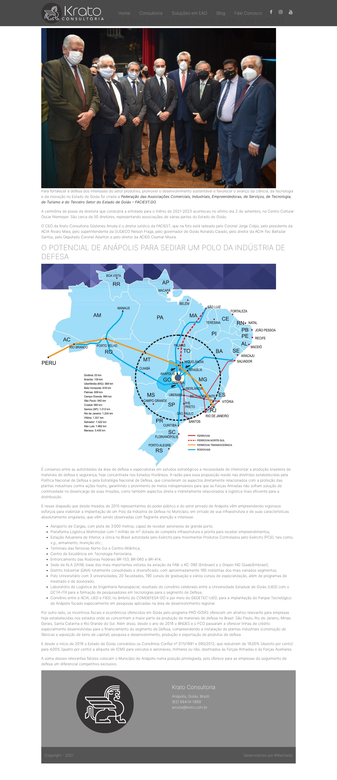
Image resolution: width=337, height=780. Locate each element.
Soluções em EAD (189, 13)
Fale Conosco (248, 13)
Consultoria (151, 13)
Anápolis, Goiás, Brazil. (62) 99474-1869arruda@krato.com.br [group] (191, 702)
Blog (220, 13)
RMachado (283, 755)
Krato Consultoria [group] (193, 687)
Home (124, 13)
